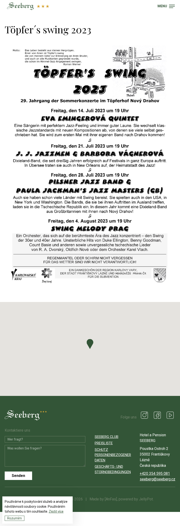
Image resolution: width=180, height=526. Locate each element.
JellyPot (146, 499)
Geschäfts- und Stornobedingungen (112, 469)
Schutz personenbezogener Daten (112, 455)
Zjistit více (56, 511)
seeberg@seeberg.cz (157, 479)
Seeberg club (106, 437)
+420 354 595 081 (155, 473)
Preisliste (104, 443)
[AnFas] (111, 499)
